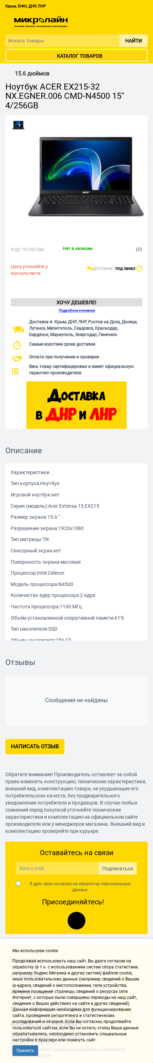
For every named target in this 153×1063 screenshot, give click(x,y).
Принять (25, 1050)
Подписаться (117, 868)
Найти (133, 41)
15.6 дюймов (32, 73)
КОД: (16, 249)
